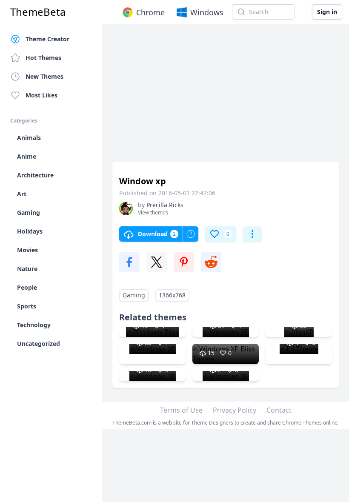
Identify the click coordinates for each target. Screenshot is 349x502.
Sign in (327, 12)
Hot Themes (43, 58)
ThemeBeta (38, 12)
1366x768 (172, 295)
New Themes (44, 76)
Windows (206, 12)
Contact (279, 410)
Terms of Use (181, 410)
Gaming (134, 295)
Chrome (150, 12)
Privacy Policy (234, 410)
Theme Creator (47, 39)
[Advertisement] (225, 97)
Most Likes (41, 95)
